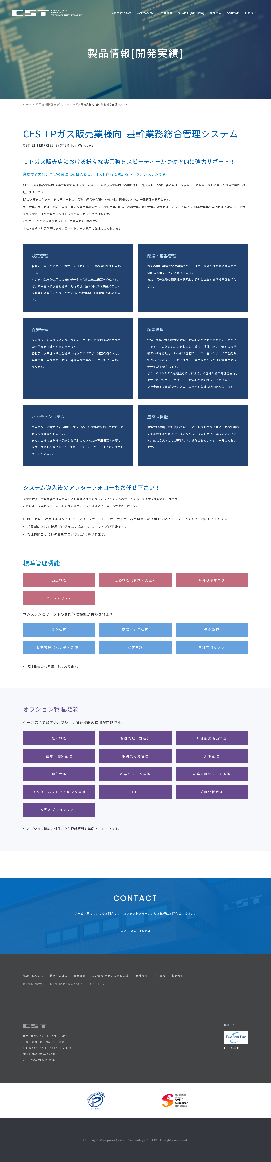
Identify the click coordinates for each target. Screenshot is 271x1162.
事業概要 (80, 976)
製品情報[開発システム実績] (110, 976)
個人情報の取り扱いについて (66, 984)
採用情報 (159, 976)
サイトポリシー (98, 984)
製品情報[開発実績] (48, 104)
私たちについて (33, 976)
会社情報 (142, 976)
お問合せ (177, 976)
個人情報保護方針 (33, 984)
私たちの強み (59, 976)
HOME (27, 104)
